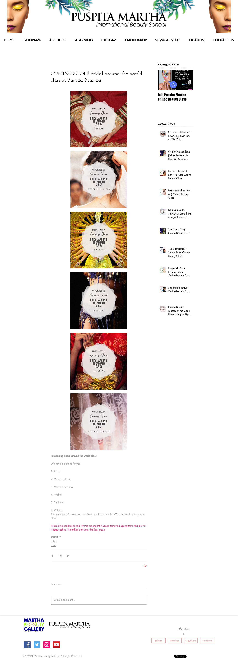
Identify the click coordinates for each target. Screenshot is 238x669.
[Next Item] (188, 80)
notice (54, 541)
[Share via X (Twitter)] (60, 555)
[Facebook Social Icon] (27, 644)
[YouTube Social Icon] (56, 644)
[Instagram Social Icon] (46, 644)
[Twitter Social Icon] (37, 644)
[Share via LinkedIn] (68, 555)
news (53, 545)
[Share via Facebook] (52, 555)
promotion (56, 536)
